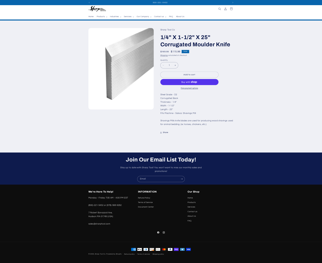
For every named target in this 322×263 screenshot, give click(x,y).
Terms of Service (145, 202)
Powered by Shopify (114, 254)
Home (190, 198)
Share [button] (165, 132)
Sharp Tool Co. (100, 254)
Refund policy (129, 254)
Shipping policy (158, 254)
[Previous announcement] (89, 2)
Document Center (146, 207)
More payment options (189, 88)
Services (191, 207)
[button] (101, 17)
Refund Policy (144, 198)
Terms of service (143, 254)
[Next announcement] (233, 2)
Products (192, 202)
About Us (192, 216)
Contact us (192, 212)
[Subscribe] (182, 179)
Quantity (164, 60)
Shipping (164, 55)
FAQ (189, 221)
